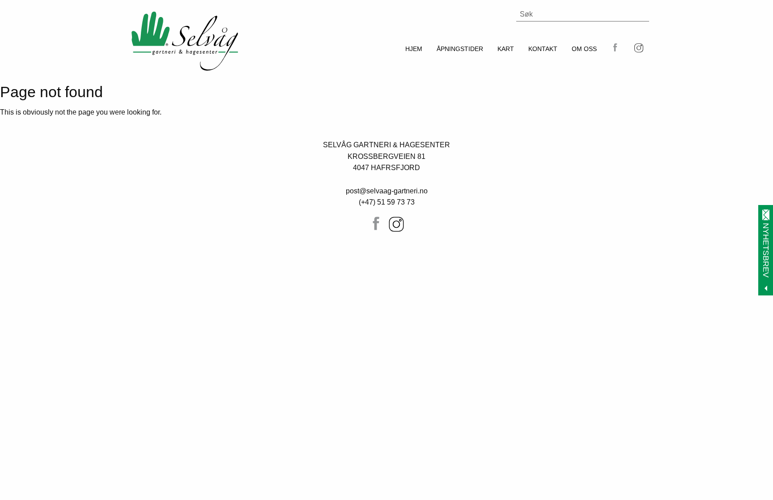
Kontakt (542, 48)
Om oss (584, 48)
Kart (505, 48)
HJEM (413, 48)
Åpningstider (460, 48)
